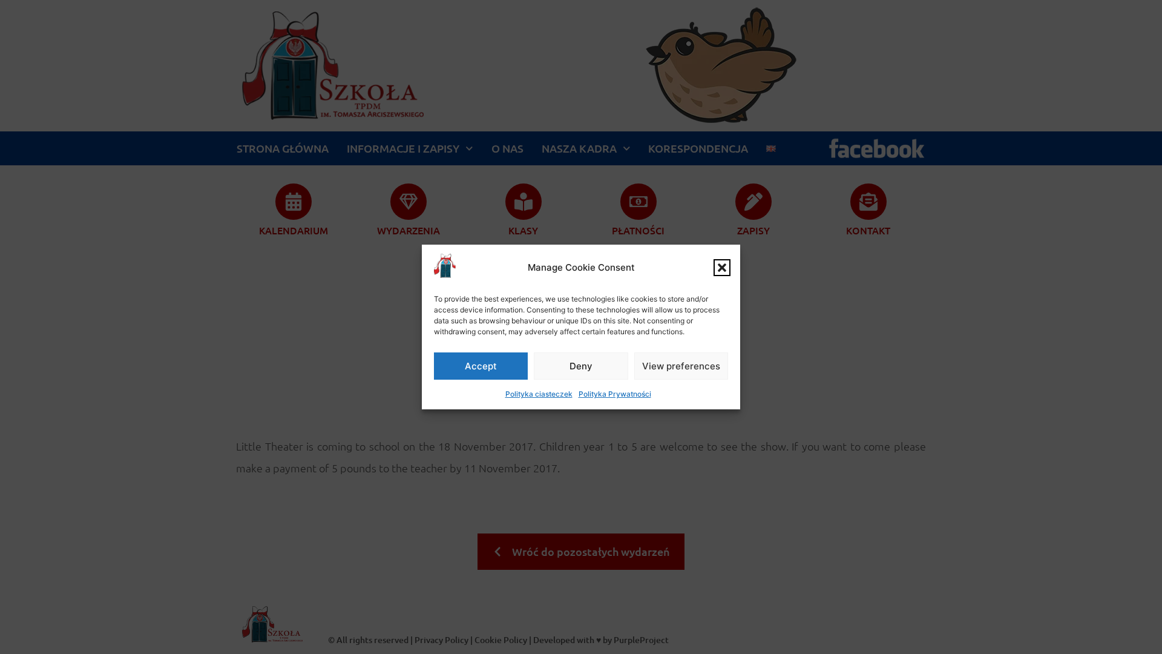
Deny (581, 366)
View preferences (681, 366)
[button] (722, 268)
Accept (481, 366)
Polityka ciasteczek (539, 393)
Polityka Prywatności (615, 393)
